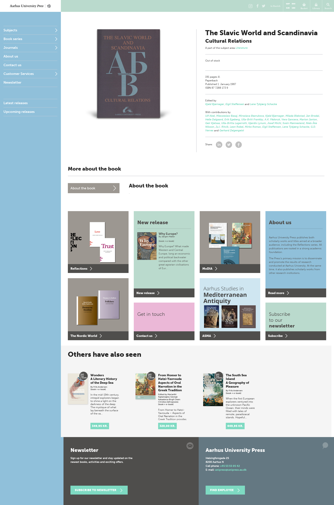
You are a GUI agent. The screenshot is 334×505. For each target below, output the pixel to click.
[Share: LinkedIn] (219, 144)
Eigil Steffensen (234, 104)
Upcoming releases (19, 112)
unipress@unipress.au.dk (230, 469)
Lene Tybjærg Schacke (263, 104)
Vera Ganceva (289, 119)
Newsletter (12, 82)
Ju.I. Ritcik (222, 126)
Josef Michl (274, 123)
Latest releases (15, 103)
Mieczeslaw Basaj (226, 115)
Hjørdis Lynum (257, 123)
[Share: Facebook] (238, 144)
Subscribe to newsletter (95, 490)
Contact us (12, 65)
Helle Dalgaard (214, 119)
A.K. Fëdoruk (272, 119)
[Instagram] (250, 6)
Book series (12, 39)
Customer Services (18, 74)
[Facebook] (257, 6)
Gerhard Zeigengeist (231, 130)
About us (10, 56)
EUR (288, 8)
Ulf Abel (210, 115)
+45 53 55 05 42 (230, 466)
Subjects (10, 30)
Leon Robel (236, 126)
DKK (293, 4)
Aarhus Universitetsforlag (30, 6)
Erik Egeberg (232, 119)
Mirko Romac (253, 126)
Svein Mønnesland (293, 123)
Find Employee (222, 490)
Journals (10, 47)
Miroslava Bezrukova (251, 115)
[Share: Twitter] (229, 144)
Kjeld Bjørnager (214, 104)
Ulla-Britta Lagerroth (234, 123)
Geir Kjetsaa (212, 123)
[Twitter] (263, 6)
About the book (82, 188)
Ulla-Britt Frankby (252, 119)
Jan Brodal (312, 115)
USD (293, 8)
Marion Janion (308, 119)
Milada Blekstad (295, 115)
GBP (288, 4)
